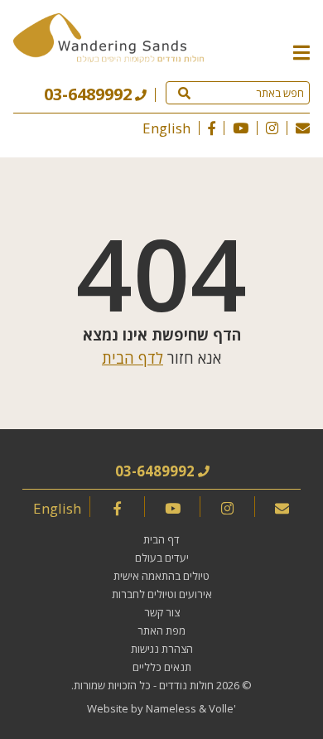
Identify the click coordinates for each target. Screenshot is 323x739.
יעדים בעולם (162, 557)
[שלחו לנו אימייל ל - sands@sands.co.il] (303, 128)
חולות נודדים (186, 685)
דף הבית (161, 539)
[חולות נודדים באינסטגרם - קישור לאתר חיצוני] (272, 128)
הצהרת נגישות (162, 648)
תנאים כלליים (162, 666)
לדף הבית (132, 358)
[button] (301, 51)
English (166, 128)
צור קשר (162, 612)
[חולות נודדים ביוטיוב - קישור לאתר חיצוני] (240, 128)
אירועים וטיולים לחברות (162, 594)
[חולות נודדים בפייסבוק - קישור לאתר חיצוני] (211, 128)
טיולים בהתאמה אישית (161, 575)
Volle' (222, 708)
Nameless (171, 708)
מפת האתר (161, 630)
